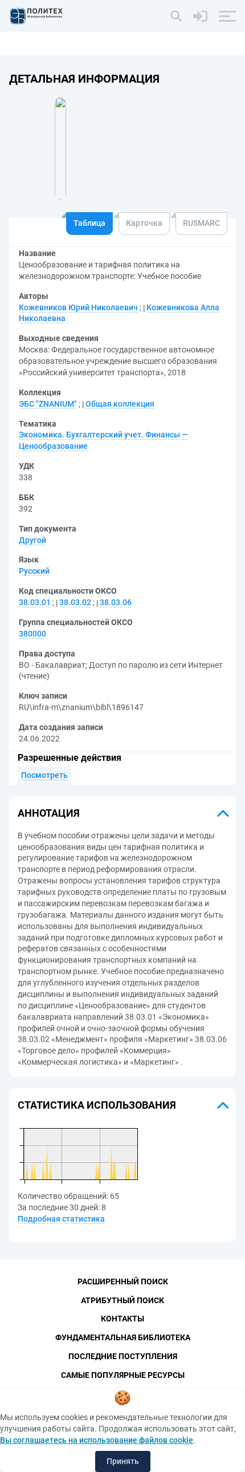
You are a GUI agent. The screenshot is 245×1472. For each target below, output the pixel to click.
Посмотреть (44, 775)
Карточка (144, 223)
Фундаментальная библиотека (122, 1337)
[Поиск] (176, 16)
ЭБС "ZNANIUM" (48, 403)
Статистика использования (97, 1105)
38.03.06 (116, 602)
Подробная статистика (61, 1218)
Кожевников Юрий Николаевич (78, 307)
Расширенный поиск (122, 1281)
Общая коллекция (119, 403)
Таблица (89, 223)
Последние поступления (122, 1356)
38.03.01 (35, 602)
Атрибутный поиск (122, 1300)
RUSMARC (201, 223)
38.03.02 (75, 602)
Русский (34, 570)
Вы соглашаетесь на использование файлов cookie (96, 1440)
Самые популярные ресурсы (123, 1375)
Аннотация (49, 813)
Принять (123, 1461)
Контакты (122, 1318)
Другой (32, 540)
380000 (32, 633)
